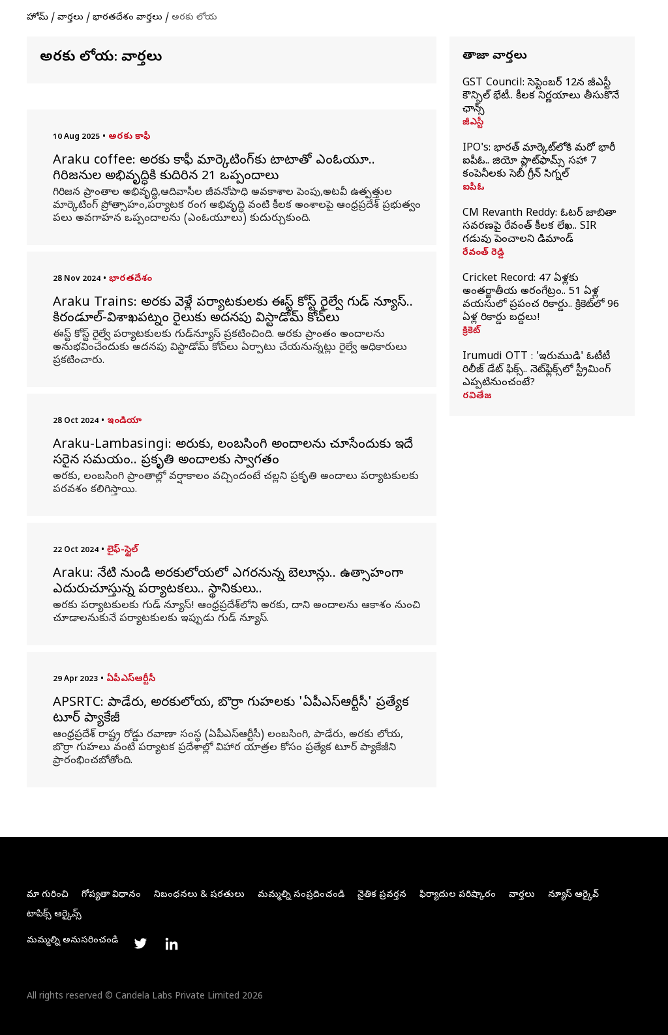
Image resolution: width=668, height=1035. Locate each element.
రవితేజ (477, 397)
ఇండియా (124, 421)
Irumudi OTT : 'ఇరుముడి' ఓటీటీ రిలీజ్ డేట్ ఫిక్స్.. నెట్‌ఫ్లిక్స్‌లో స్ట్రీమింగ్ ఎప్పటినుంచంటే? (537, 370)
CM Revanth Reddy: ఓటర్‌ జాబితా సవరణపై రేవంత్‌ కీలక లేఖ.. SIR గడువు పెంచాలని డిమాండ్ (539, 226)
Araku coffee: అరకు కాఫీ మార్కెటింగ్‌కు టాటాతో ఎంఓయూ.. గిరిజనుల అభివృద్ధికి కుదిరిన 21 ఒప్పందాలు (214, 169)
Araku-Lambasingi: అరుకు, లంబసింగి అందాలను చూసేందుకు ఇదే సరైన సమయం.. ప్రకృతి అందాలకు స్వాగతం (233, 453)
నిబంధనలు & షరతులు (199, 895)
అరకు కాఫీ (129, 137)
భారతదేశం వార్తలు (127, 18)
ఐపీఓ (474, 188)
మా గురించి (47, 895)
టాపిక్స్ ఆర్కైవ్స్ (54, 915)
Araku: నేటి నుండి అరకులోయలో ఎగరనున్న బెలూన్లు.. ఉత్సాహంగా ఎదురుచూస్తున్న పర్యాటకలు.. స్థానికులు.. (228, 582)
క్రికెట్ (471, 332)
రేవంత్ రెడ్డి (483, 253)
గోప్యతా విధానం (111, 895)
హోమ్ (37, 18)
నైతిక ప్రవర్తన (381, 895)
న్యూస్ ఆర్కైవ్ (573, 895)
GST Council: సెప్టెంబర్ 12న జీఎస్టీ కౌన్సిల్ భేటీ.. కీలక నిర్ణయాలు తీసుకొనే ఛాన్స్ (541, 96)
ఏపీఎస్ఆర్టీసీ (130, 679)
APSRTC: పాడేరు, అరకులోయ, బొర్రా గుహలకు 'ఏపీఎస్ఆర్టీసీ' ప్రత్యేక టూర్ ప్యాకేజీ (231, 711)
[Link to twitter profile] (140, 944)
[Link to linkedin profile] (171, 944)
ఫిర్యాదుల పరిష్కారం (457, 895)
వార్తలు (70, 18)
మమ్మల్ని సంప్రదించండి (301, 895)
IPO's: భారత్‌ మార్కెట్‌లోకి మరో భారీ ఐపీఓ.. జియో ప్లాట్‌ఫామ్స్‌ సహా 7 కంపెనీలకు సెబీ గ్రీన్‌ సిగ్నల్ (539, 161)
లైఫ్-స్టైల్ (122, 550)
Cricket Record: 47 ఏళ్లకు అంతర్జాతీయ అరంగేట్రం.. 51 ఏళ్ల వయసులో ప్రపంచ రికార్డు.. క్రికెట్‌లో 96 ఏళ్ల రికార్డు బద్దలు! (541, 298)
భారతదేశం (130, 279)
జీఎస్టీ (473, 123)
